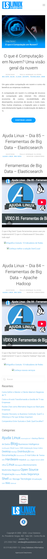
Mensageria (19, 465)
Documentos (21, 455)
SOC (10, 479)
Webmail (13, 483)
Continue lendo (23, 120)
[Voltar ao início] (12, 5)
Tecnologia (35, 77)
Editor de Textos (37, 455)
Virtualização (37, 479)
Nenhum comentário (35, 157)
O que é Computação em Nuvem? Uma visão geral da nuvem (23, 61)
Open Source (29, 469)
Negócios (16, 470)
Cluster (17, 448)
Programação (8, 474)
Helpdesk (22, 460)
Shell (5, 478)
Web (43, 77)
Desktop (6, 451)
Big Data (5, 77)
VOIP (3, 483)
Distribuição (24, 451)
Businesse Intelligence (28, 444)
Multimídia (6, 470)
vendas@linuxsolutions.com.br (30, 542)
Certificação (5, 448)
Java (28, 460)
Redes (24, 474)
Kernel (37, 460)
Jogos (32, 460)
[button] (44, 5)
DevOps (26, 77)
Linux (10, 464)
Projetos (17, 474)
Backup (35, 438)
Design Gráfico (38, 448)
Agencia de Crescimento (23, 553)
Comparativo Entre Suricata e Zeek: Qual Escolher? (22, 421)
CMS (21, 448)
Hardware (11, 459)
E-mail (28, 455)
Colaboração (28, 448)
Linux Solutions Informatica (32, 547)
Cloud (18, 77)
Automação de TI (26, 438)
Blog (12, 77)
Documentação (9, 455)
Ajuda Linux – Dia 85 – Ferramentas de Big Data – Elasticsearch (24, 141)
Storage (16, 479)
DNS (32, 452)
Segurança (33, 474)
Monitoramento (30, 465)
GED (3, 460)
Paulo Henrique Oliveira (30, 74)
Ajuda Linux (8, 156)
